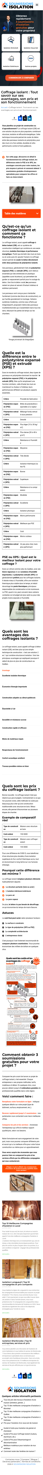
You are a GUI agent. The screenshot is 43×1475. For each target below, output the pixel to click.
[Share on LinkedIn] (29, 118)
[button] (37, 4)
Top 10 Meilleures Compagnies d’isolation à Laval (17, 1224)
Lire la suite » (6, 1254)
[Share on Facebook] (20, 118)
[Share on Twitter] (25, 118)
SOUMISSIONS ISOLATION (25, 1464)
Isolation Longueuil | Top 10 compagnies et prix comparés (17, 1283)
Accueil (4, 107)
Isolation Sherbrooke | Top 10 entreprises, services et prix (16, 1342)
